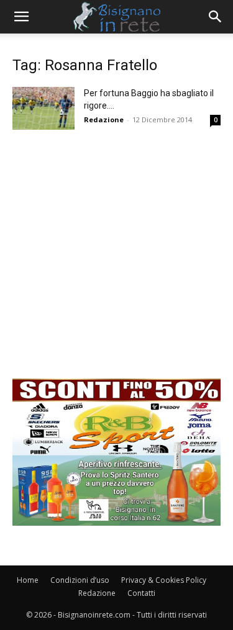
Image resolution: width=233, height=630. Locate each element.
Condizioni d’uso (79, 580)
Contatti (141, 593)
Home (28, 580)
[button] (21, 17)
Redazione (104, 119)
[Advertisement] (116, 262)
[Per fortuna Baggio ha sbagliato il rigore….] (43, 108)
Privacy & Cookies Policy (163, 580)
